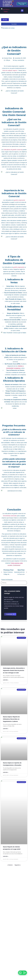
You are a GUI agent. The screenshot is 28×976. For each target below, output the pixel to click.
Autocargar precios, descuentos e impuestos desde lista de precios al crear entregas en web (14, 670)
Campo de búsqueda (7, 579)
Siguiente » (18, 865)
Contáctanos (16, 565)
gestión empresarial (19, 200)
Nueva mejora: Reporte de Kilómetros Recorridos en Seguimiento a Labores (11, 719)
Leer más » (5, 680)
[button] (22, 10)
